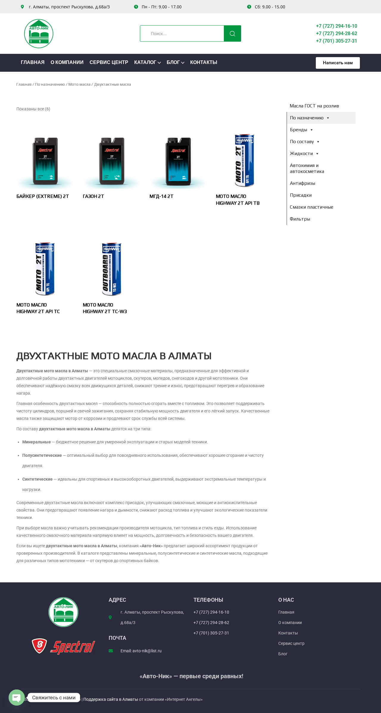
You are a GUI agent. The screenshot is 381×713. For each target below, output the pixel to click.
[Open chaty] (17, 697)
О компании (67, 63)
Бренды (298, 129)
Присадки (301, 195)
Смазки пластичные (311, 207)
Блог (173, 63)
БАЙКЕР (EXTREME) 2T (42, 196)
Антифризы (302, 183)
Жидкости (301, 153)
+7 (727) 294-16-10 (336, 26)
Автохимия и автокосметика (307, 168)
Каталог (145, 63)
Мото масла (79, 84)
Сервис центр (109, 63)
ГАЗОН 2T (93, 196)
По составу (302, 141)
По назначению (50, 84)
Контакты (203, 63)
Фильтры (300, 219)
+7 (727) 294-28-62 (336, 33)
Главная (33, 63)
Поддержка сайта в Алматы (111, 699)
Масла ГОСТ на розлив (314, 106)
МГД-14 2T (161, 196)
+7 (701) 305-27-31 (336, 41)
